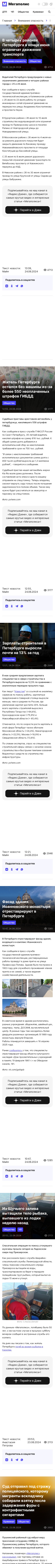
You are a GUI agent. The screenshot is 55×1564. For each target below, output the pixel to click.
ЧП (12, 11)
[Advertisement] (27, 238)
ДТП (4, 11)
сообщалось (16, 1050)
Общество (23, 11)
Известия (20, 691)
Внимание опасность (30, 20)
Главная (7, 20)
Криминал (38, 11)
